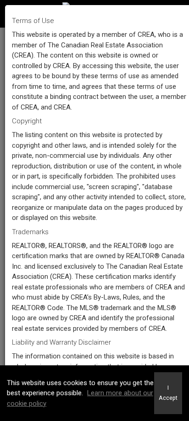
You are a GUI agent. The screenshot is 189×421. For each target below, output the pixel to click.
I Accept (168, 393)
